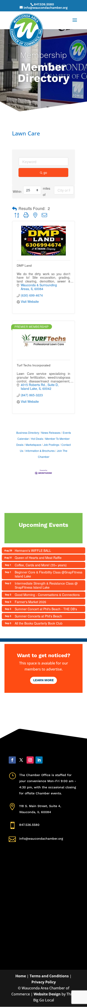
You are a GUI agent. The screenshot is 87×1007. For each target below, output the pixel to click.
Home (20, 976)
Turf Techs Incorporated (33, 365)
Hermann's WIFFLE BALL (33, 550)
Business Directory (27, 432)
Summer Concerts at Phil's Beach (38, 616)
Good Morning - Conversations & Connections (47, 594)
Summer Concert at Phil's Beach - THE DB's (46, 609)
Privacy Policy (43, 982)
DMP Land (24, 265)
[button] (14, 208)
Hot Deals (37, 438)
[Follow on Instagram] (30, 760)
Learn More (43, 680)
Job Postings (51, 444)
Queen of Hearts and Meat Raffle (38, 557)
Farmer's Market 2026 (30, 602)
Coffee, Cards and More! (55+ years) (41, 565)
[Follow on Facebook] (12, 760)
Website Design (47, 994)
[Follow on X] (21, 760)
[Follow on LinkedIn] (39, 760)
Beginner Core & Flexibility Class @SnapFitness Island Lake (48, 574)
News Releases (50, 432)
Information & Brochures (40, 451)
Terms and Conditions (49, 976)
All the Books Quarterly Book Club (38, 623)
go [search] (45, 172)
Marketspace (33, 444)
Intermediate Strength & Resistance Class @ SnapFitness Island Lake (46, 585)
